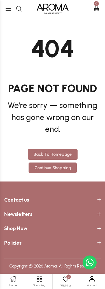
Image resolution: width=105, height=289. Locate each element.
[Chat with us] (90, 262)
